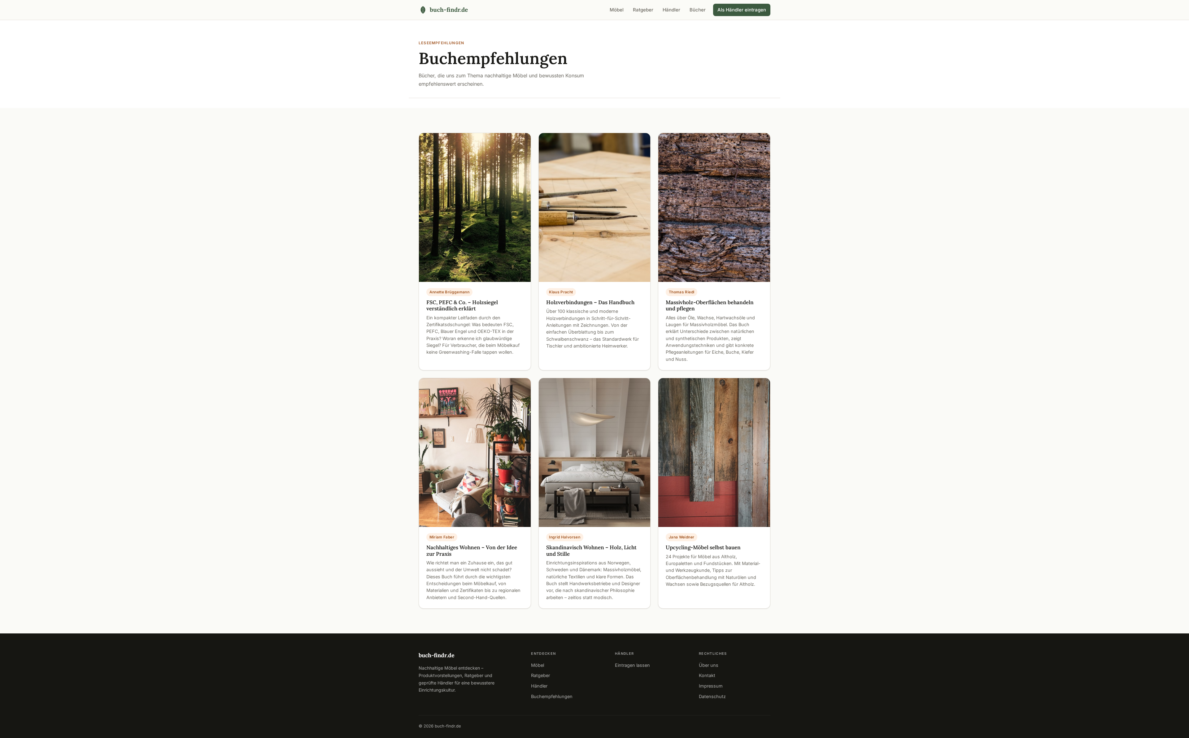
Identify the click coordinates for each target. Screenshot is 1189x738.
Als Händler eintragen (741, 10)
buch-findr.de (437, 655)
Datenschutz (712, 696)
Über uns (708, 665)
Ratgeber (643, 10)
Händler (671, 10)
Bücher (698, 10)
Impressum (711, 685)
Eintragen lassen (632, 665)
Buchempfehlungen (552, 696)
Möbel (617, 10)
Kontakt (707, 675)
